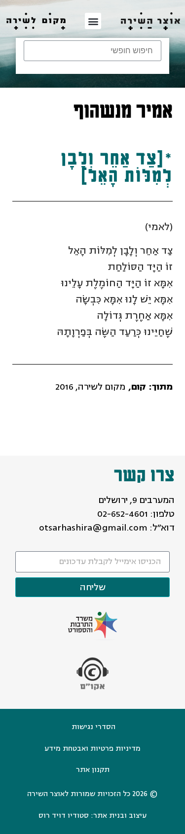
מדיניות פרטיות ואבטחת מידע (92, 748)
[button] (93, 21)
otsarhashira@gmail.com (93, 527)
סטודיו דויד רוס (63, 815)
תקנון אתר (93, 770)
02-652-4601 (122, 513)
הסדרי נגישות (93, 727)
